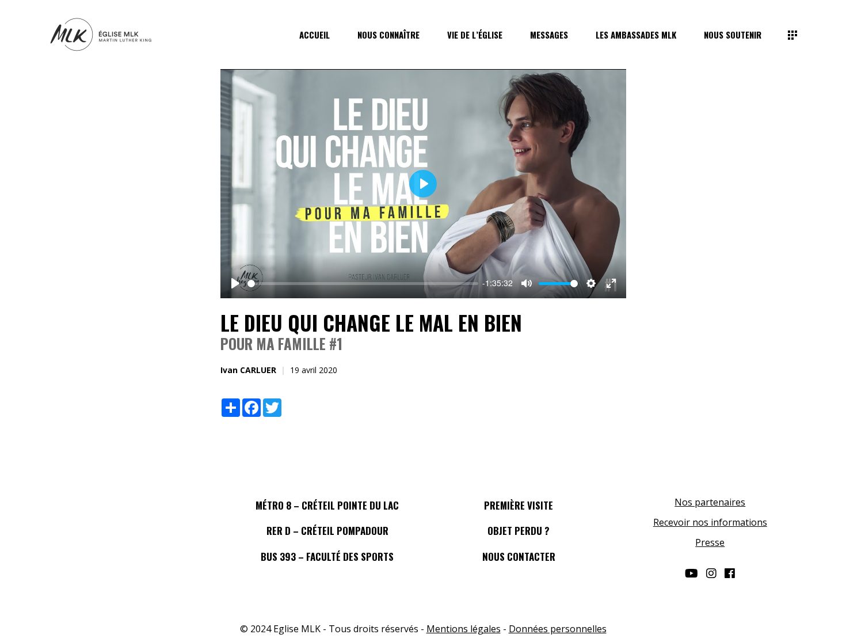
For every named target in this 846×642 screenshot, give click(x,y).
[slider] (362, 283)
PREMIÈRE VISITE (518, 505)
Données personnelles (558, 628)
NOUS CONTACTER (518, 556)
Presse (710, 542)
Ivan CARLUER (248, 369)
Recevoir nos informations (710, 522)
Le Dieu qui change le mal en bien (371, 322)
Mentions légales (463, 628)
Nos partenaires (709, 502)
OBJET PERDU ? (518, 530)
